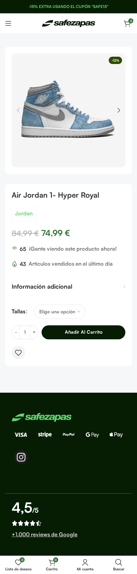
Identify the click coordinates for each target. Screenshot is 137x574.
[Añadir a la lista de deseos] (18, 352)
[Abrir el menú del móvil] (8, 23)
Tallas (18, 311)
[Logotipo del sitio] (68, 22)
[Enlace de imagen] (41, 416)
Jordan (24, 213)
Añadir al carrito (83, 332)
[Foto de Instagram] (21, 457)
